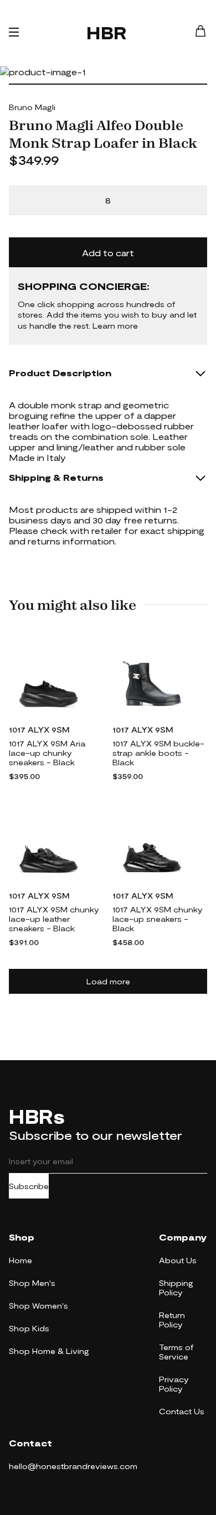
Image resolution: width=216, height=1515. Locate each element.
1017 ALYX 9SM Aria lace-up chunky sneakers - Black (47, 753)
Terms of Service (176, 1351)
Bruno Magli (32, 107)
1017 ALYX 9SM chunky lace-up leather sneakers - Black (54, 919)
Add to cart (108, 252)
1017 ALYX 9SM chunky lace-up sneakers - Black (157, 919)
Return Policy (172, 1319)
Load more (108, 981)
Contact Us (181, 1411)
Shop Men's (32, 1283)
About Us (178, 1260)
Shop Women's (38, 1305)
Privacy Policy (174, 1383)
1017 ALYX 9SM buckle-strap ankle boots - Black (158, 753)
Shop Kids (29, 1328)
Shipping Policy (176, 1287)
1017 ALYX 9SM (39, 729)
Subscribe (29, 1186)
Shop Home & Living (49, 1351)
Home (20, 1260)
